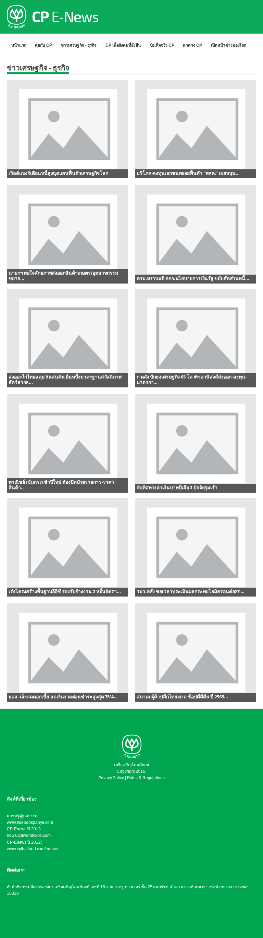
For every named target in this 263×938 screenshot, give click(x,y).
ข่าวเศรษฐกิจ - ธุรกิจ (79, 45)
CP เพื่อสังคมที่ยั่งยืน (123, 45)
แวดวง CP (192, 45)
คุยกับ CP (43, 45)
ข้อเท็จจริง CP (162, 45)
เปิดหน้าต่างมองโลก (229, 45)
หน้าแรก (18, 45)
